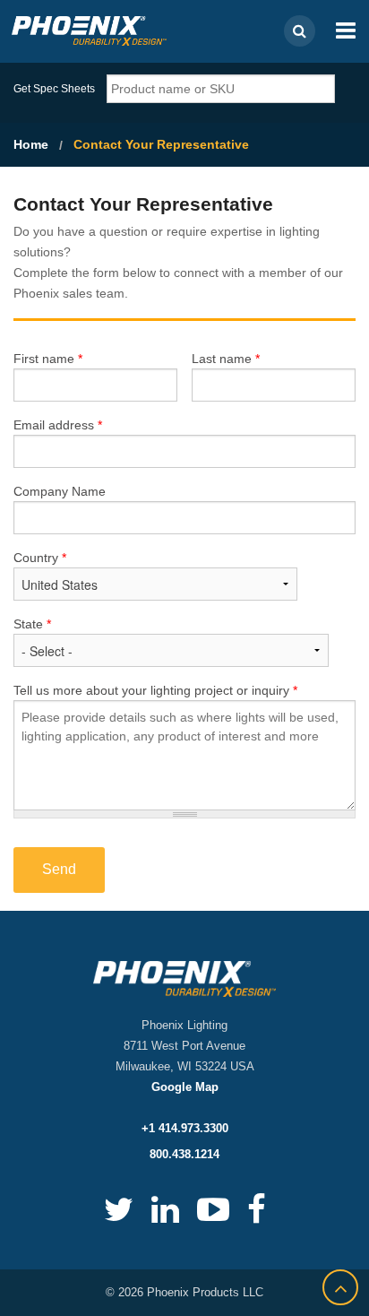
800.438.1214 (184, 1154)
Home (30, 144)
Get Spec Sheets (54, 88)
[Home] (89, 30)
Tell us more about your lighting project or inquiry (155, 690)
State (32, 624)
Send (59, 869)
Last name (226, 358)
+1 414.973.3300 (185, 1128)
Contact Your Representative (161, 144)
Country (39, 557)
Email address (57, 425)
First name (47, 358)
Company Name (59, 491)
